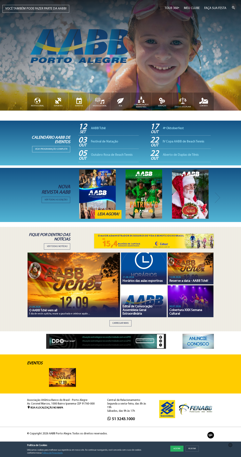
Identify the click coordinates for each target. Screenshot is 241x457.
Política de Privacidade (52, 453)
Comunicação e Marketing (141, 106)
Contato (204, 106)
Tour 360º (172, 8)
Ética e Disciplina (183, 107)
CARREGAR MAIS (120, 323)
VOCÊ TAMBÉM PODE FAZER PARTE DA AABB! (35, 8)
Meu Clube (192, 8)
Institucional (37, 106)
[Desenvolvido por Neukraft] (210, 435)
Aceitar (176, 449)
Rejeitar (192, 449)
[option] (100, 194)
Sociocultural (100, 106)
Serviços (162, 106)
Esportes (58, 106)
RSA (120, 106)
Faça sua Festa (215, 8)
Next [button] (216, 194)
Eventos (79, 106)
